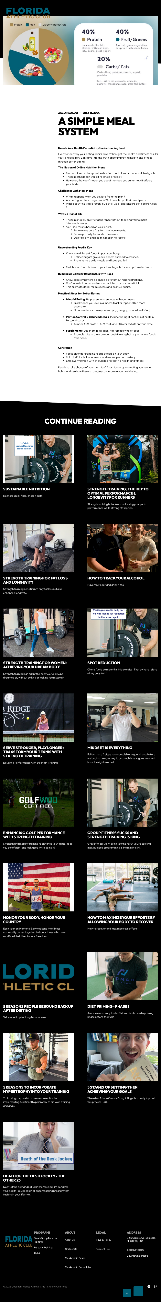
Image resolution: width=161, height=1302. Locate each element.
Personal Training (43, 1247)
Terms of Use (103, 1249)
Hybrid (37, 1253)
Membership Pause (75, 1258)
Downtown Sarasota (137, 1255)
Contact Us (71, 1249)
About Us (70, 1239)
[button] (127, 1293)
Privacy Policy (103, 1239)
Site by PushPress (57, 1286)
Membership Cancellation (78, 1267)
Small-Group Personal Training (45, 1240)
